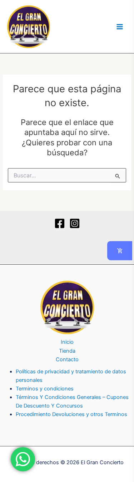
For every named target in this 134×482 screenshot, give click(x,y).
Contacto (67, 359)
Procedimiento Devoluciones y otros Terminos (71, 414)
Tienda (67, 351)
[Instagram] (74, 223)
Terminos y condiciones (45, 388)
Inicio (67, 342)
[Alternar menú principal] (120, 26)
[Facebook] (59, 223)
